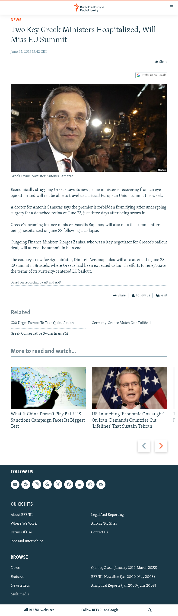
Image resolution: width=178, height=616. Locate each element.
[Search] (150, 610)
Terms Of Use (21, 532)
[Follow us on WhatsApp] (90, 484)
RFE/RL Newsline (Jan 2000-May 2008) (123, 577)
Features (17, 577)
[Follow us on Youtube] (15, 484)
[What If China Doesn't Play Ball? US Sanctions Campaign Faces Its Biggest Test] (48, 388)
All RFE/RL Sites (104, 524)
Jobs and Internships (27, 541)
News (16, 20)
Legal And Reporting (107, 515)
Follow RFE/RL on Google (100, 610)
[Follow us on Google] (47, 484)
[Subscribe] (100, 484)
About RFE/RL (22, 515)
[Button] (161, 62)
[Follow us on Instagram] (36, 484)
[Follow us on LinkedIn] (79, 484)
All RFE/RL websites (39, 610)
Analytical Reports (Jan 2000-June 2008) (123, 586)
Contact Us (99, 532)
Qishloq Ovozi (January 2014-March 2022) (124, 568)
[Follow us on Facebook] (68, 484)
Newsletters (20, 586)
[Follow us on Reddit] (25, 484)
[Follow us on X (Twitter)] (58, 484)
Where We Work (24, 524)
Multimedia (20, 594)
